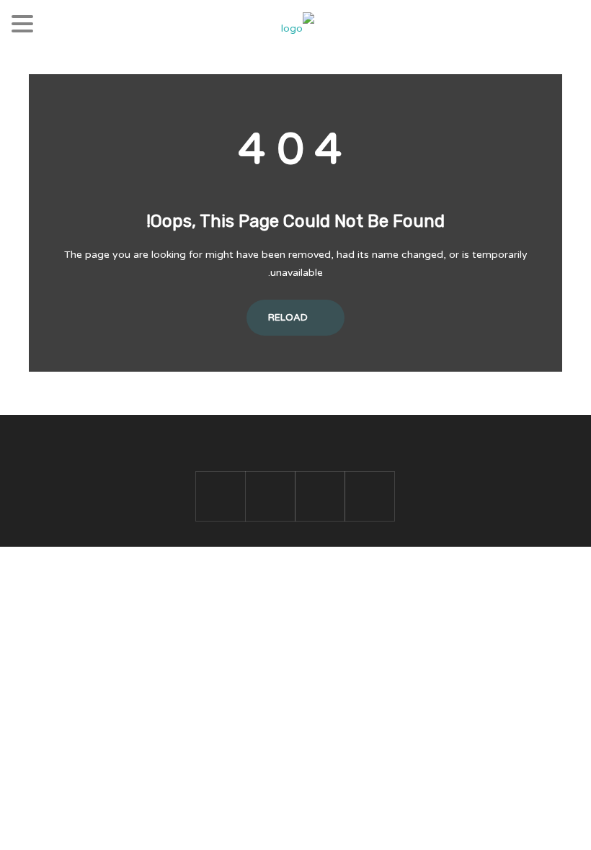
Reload (289, 317)
